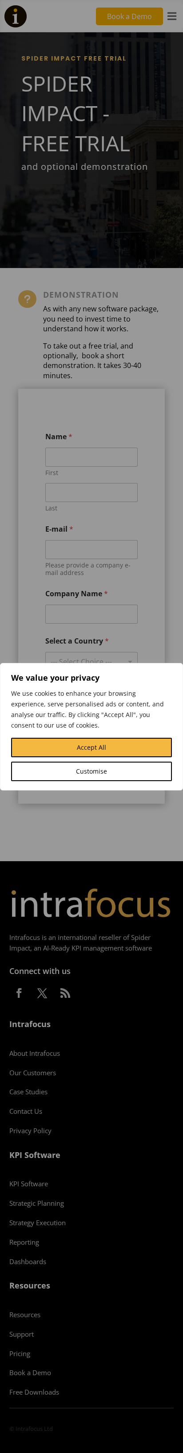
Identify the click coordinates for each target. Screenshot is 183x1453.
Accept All (91, 747)
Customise (91, 771)
